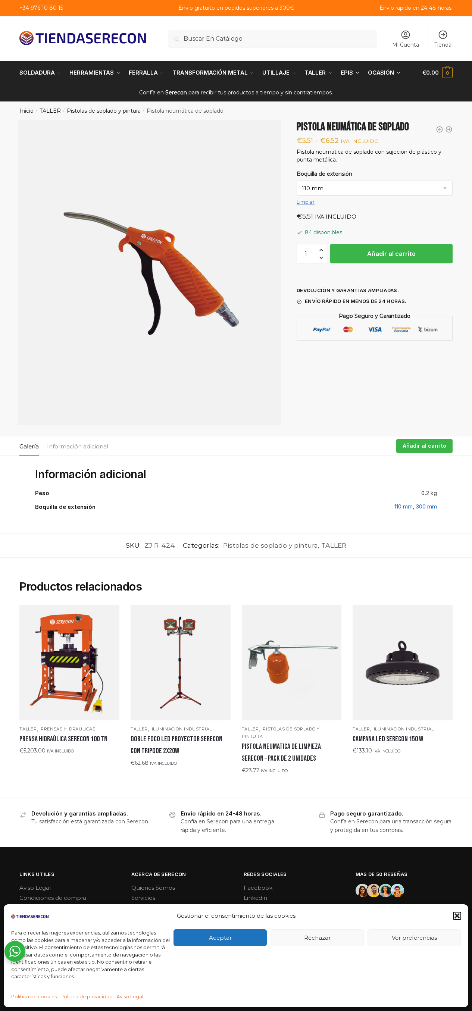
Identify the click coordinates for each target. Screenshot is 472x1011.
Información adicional (77, 446)
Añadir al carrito (391, 253)
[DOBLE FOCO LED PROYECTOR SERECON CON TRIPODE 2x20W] (181, 662)
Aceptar (220, 937)
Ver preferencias (414, 937)
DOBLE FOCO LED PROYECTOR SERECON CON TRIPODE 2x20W (176, 745)
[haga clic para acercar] (149, 272)
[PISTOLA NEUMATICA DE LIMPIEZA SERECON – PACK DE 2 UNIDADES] (292, 662)
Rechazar (317, 937)
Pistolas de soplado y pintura (104, 110)
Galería (29, 446)
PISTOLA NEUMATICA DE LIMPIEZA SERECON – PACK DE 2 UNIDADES (281, 752)
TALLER (50, 110)
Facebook (258, 887)
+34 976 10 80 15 (41, 7)
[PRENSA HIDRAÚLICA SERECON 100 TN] (69, 662)
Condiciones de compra (52, 897)
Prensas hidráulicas (68, 729)
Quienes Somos (153, 887)
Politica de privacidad (86, 996)
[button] (457, 916)
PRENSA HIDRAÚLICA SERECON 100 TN (63, 739)
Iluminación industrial (182, 729)
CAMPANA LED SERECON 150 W (388, 739)
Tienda (442, 44)
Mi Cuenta (405, 44)
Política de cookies (34, 996)
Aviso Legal (129, 996)
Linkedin (255, 897)
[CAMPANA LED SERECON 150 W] (403, 662)
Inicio (27, 110)
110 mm (403, 506)
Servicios (143, 897)
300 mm (426, 506)
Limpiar (306, 202)
